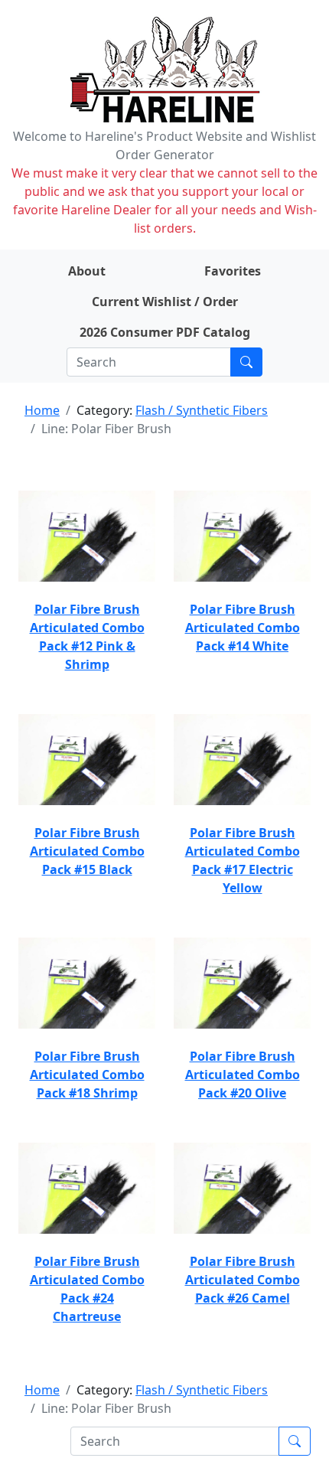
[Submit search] (246, 362)
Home (42, 410)
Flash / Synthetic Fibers (201, 410)
